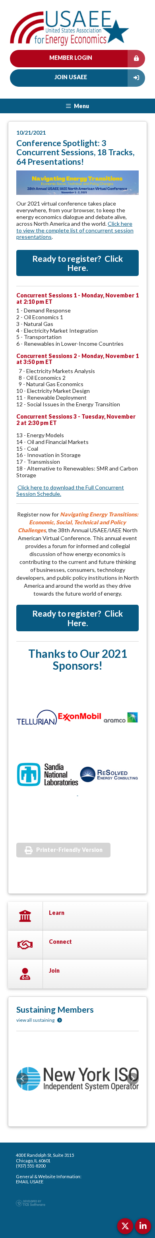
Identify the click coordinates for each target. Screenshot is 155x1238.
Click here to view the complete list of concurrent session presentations (75, 230)
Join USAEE (70, 77)
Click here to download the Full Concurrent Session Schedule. (70, 490)
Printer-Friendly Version (69, 849)
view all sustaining (35, 1020)
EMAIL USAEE (29, 1181)
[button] (22, 1079)
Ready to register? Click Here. (77, 262)
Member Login (70, 57)
